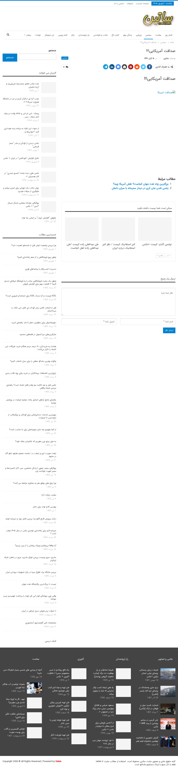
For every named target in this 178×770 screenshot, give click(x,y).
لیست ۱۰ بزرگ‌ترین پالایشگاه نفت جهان (39, 584)
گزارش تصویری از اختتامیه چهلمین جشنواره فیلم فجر (147, 739)
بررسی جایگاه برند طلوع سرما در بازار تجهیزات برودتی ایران (31, 572)
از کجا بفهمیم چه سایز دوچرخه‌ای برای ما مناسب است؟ (32, 429)
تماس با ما (119, 3)
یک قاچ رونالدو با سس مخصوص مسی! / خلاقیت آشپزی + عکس (58, 673)
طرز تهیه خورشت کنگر (60, 735)
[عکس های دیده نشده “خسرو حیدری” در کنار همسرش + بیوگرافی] (48, 177)
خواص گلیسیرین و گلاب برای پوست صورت (14, 730)
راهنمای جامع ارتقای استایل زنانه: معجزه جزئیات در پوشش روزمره (31, 401)
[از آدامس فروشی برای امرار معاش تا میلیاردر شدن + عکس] (123, 726)
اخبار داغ (115, 35)
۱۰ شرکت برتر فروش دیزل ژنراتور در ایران (39, 611)
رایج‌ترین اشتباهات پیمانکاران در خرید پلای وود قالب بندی (30, 373)
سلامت (158, 35)
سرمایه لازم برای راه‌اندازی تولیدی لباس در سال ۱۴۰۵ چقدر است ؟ (31, 532)
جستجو (52, 50)
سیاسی (148, 35)
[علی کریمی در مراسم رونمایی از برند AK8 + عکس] (167, 723)
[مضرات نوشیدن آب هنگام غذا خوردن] (34, 688)
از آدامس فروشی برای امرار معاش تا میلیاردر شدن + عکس (104, 726)
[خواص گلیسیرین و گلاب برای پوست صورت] (34, 732)
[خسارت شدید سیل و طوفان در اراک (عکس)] (167, 709)
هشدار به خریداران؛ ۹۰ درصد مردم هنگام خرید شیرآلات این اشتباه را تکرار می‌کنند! (30, 348)
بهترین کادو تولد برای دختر (44, 506)
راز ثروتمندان (84, 35)
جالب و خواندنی (101, 35)
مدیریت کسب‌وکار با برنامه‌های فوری (40, 269)
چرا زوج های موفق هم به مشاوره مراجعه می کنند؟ (34, 483)
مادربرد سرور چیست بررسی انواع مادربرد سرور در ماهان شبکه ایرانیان (30, 559)
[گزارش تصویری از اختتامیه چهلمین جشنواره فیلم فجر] (167, 741)
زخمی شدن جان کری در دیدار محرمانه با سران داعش (140, 188)
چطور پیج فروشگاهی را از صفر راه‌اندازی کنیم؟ (36, 257)
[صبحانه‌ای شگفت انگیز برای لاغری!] (34, 717)
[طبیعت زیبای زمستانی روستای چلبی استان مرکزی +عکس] (167, 673)
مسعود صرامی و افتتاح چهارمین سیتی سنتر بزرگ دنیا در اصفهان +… (103, 708)
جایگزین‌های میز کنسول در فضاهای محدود (38, 334)
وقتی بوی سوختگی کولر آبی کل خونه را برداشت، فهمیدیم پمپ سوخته (29, 597)
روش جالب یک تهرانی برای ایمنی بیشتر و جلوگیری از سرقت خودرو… (21, 189)
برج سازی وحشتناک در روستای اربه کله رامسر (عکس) (148, 691)
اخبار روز (168, 35)
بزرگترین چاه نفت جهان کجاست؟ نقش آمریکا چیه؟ (140, 184)
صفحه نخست (142, 3)
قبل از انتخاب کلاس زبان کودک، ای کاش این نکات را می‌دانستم (33, 309)
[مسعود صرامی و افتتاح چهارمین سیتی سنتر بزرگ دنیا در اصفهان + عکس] (123, 709)
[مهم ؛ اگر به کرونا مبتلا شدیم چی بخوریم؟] (34, 703)
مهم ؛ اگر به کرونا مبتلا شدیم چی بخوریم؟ (15, 700)
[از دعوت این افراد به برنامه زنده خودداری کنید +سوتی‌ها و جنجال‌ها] (48, 132)
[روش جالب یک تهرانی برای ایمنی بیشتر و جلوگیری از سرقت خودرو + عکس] (48, 191)
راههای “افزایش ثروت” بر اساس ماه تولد (39, 218)
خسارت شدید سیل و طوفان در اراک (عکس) (148, 707)
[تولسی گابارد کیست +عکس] (155, 229)
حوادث (38, 35)
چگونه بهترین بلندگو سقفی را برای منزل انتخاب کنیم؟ (33, 361)
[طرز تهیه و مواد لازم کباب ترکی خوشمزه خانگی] (78, 691)
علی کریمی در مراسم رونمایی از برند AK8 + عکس (148, 723)
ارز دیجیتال (49, 35)
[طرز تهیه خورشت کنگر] (78, 738)
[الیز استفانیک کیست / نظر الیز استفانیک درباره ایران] (118, 229)
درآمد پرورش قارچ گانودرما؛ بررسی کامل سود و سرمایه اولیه (31, 518)
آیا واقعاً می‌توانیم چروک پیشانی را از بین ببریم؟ (35, 545)
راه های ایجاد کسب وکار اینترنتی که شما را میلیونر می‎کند (103, 691)
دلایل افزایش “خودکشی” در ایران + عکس (21, 158)
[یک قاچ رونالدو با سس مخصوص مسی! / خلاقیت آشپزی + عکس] (78, 673)
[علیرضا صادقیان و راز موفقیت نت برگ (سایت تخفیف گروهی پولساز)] (123, 673)
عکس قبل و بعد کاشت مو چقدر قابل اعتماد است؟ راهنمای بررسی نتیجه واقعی (31, 386)
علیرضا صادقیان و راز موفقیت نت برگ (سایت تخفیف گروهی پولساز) (103, 673)
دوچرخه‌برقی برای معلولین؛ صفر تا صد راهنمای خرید (33, 322)
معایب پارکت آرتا (49, 495)
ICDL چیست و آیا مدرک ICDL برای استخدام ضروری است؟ (31, 295)
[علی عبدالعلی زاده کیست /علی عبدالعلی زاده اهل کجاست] (82, 229)
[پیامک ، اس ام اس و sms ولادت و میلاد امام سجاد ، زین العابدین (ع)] (48, 117)
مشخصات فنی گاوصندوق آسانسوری (40, 622)
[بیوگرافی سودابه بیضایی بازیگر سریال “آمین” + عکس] (48, 206)
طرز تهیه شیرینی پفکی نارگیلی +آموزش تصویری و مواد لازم (58, 706)
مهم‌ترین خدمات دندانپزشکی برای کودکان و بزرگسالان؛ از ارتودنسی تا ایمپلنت (32, 416)
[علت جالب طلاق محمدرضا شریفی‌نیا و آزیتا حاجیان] (48, 87)
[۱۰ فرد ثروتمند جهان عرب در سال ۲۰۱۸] (123, 744)
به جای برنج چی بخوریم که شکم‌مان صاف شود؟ (35, 441)
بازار (72, 35)
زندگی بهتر (127, 35)
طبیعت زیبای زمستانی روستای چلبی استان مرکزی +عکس (148, 673)
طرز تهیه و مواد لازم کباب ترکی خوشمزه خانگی (58, 689)
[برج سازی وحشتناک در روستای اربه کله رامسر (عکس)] (167, 691)
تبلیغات (130, 3)
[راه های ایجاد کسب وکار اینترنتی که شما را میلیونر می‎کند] (123, 691)
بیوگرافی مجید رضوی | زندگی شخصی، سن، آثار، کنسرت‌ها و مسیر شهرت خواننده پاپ (30, 469)
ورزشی (138, 35)
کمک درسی (50, 641)
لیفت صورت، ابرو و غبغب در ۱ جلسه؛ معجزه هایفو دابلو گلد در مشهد (30, 455)
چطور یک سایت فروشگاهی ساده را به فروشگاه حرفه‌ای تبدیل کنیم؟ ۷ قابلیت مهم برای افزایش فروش (30, 282)
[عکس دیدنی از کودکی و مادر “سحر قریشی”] (48, 147)
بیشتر (28, 35)
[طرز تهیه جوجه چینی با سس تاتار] (78, 723)
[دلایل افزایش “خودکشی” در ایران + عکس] (48, 162)
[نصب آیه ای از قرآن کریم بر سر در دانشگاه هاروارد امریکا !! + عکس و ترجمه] (48, 102)
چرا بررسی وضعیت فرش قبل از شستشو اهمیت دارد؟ (33, 245)
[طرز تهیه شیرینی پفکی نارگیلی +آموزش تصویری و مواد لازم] (78, 706)
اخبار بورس (62, 35)
